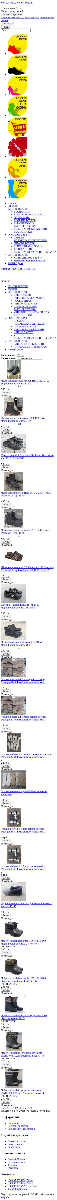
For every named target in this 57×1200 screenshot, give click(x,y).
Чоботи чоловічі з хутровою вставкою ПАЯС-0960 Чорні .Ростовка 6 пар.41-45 (23, 1091)
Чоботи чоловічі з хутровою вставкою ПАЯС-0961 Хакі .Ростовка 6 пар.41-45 (22, 1054)
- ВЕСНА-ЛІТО (22, 295)
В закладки (7, 395)
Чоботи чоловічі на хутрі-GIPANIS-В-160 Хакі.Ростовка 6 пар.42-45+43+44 (23, 979)
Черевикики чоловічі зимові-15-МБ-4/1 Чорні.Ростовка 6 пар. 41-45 (22, 643)
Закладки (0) (17, 17)
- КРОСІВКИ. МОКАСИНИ (29, 297)
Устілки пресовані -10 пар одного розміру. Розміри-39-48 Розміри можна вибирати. (24, 718)
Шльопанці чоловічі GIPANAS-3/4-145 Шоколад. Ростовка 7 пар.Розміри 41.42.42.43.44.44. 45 (27, 569)
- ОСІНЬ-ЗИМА (22, 300)
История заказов (16, 1162)
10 (19, 1107)
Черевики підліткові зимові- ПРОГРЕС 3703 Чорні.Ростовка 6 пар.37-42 (25, 382)
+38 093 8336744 (16, 1183)
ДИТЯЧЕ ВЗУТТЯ (18, 341)
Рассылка (13, 1167)
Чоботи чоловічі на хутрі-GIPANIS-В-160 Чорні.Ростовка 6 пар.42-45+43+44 (23, 942)
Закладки (13, 1165)
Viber (30, 1180)
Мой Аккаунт (32, 17)
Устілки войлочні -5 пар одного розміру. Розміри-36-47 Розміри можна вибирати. (23, 830)
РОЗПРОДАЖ (15, 349)
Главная (5, 17)
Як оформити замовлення (21, 1128)
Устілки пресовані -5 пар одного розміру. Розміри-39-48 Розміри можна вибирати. (23, 681)
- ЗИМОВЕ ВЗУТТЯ (25, 326)
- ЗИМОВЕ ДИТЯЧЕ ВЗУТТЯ (30, 346)
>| (31, 1107)
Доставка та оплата (18, 1126)
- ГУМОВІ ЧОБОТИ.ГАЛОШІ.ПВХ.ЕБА (30, 322)
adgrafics (5, 1197)
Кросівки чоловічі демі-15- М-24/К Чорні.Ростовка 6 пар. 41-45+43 (20, 606)
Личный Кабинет (17, 1159)
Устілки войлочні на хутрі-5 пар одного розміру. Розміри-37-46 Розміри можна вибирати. (27, 755)
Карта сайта (14, 1147)
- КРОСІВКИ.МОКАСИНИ (29, 329)
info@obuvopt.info (17, 1189)
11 (23, 1107)
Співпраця (13, 1123)
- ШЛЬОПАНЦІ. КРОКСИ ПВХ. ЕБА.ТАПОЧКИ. (32, 313)
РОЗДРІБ (12, 289)
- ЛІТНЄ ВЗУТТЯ (23, 332)
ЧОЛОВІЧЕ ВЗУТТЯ (23, 268)
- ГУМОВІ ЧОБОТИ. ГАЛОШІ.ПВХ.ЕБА (25, 308)
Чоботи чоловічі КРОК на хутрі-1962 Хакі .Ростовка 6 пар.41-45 (24, 1017)
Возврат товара (16, 1144)
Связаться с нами (17, 1141)
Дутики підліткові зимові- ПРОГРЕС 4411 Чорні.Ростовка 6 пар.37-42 (24, 419)
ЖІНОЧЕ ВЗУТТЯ (18, 286)
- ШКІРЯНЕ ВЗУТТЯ (25, 303)
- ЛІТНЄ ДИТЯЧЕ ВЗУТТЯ (29, 343)
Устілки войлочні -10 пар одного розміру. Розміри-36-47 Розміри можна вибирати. (23, 867)
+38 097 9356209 (16, 1180)
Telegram (32, 1186)
